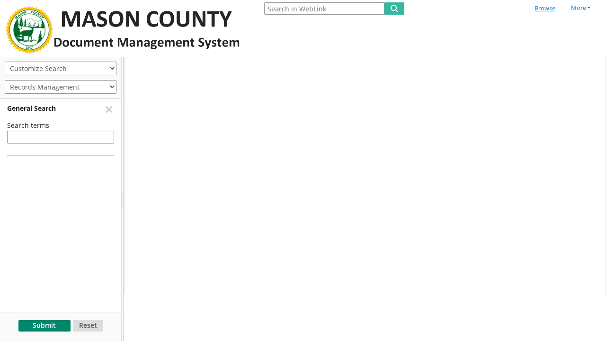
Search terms (28, 125)
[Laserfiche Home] (125, 28)
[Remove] (108, 109)
